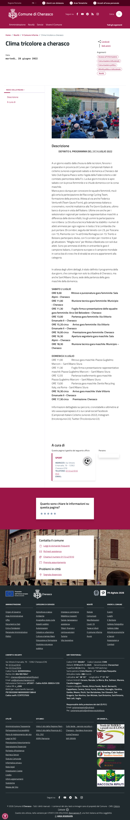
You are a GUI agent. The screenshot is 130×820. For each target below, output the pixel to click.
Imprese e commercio (70, 611)
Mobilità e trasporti (69, 615)
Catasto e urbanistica (45, 632)
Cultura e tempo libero (45, 636)
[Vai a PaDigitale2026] (108, 593)
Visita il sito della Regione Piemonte (51, 726)
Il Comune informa (30, 35)
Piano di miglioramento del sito (18, 734)
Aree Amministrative (14, 615)
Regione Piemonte (14, 3)
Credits (8, 774)
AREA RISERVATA (65, 816)
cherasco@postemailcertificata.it (25, 677)
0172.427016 (15, 667)
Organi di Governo (13, 611)
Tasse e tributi (93, 628)
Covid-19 (91, 624)
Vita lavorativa (67, 640)
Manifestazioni (93, 620)
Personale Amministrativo (16, 632)
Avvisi (89, 636)
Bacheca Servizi (12, 754)
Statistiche (10, 782)
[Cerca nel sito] (119, 14)
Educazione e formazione (46, 640)
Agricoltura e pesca (44, 611)
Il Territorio (111, 620)
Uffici (8, 620)
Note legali (10, 766)
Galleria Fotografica (115, 624)
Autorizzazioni (42, 628)
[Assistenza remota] (67, 809)
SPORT (58, 457)
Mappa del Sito (12, 787)
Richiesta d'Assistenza (15, 750)
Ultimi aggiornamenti (14, 778)
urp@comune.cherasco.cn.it (22, 680)
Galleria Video (113, 628)
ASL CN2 (40, 734)
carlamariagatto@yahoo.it (83, 707)
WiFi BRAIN (71, 738)
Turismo (64, 636)
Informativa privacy (14, 762)
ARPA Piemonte (43, 738)
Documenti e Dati (13, 624)
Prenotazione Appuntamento (18, 742)
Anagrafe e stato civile (45, 620)
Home (8, 35)
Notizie (90, 611)
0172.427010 (15, 664)
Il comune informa (94, 632)
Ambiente (40, 615)
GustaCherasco (72, 734)
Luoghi (110, 615)
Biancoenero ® (75, 812)
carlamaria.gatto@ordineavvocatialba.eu (87, 710)
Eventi (110, 611)
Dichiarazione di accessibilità (17, 730)
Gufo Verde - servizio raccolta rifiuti (80, 726)
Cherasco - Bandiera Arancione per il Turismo (85, 730)
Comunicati (91, 615)
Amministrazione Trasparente (18, 726)
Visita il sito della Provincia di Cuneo (51, 730)
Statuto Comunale (13, 758)
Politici (8, 636)
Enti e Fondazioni (13, 628)
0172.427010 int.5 (66, 472)
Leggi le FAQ (11, 738)
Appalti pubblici (42, 624)
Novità (16, 35)
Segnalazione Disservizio (16, 746)
